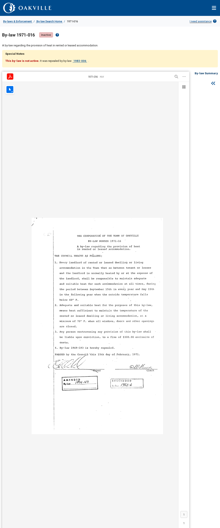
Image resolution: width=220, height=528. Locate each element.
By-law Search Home (49, 21)
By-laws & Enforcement (17, 21)
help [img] (57, 35)
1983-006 (80, 60)
